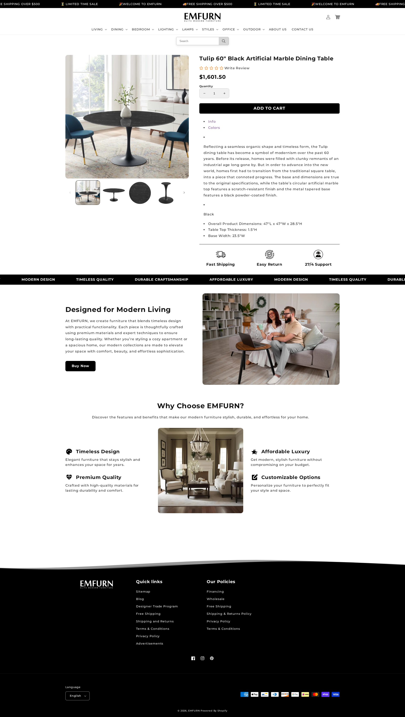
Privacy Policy (148, 636)
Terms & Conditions (152, 629)
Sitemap (143, 591)
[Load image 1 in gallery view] (88, 193)
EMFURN (194, 710)
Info (212, 122)
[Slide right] (184, 192)
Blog (140, 599)
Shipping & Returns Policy (229, 614)
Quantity (206, 86)
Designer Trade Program (157, 606)
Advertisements (149, 643)
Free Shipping (148, 614)
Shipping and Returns (155, 621)
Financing (215, 591)
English (75, 695)
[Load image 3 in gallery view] (140, 193)
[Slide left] (70, 192)
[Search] (224, 41)
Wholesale (216, 599)
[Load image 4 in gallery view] (166, 193)
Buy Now (80, 366)
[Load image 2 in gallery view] (114, 193)
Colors (214, 128)
